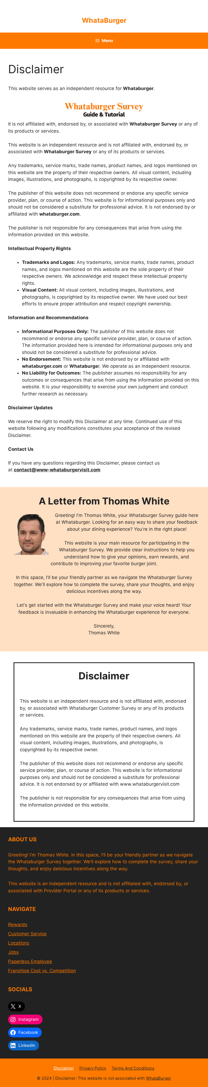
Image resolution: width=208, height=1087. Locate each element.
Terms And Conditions (133, 1068)
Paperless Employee (30, 961)
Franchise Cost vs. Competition (42, 970)
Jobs (13, 952)
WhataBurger (104, 20)
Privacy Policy (92, 1068)
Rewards (17, 924)
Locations (18, 943)
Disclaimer (64, 1068)
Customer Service (27, 933)
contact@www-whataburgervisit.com (57, 469)
